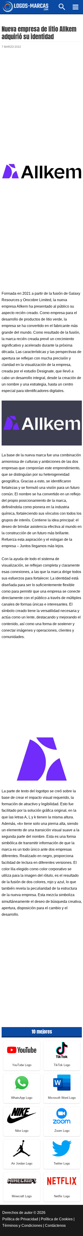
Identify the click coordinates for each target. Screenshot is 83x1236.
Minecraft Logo (22, 1196)
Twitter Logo (62, 1163)
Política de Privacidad (20, 1219)
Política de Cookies (57, 1219)
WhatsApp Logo (21, 1097)
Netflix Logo (62, 1196)
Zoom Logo (61, 1130)
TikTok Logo (62, 1065)
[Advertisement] (41, 100)
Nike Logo (21, 1130)
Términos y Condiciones (22, 1225)
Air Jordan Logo (21, 1163)
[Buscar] (62, 9)
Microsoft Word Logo (62, 1097)
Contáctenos (55, 1225)
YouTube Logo (21, 1065)
